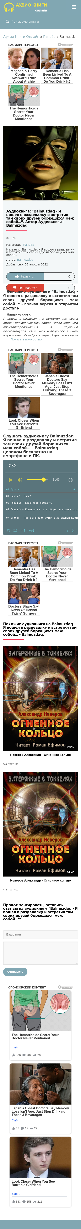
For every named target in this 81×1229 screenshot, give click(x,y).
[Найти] (7, 22)
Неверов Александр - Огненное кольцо (40, 755)
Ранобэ (28, 245)
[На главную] (26, 7)
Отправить (15, 972)
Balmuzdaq (25, 260)
